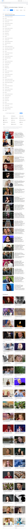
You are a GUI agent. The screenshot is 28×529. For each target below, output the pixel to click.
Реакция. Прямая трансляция (9, 13)
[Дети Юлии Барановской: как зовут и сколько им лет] (8, 418)
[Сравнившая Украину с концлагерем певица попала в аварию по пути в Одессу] (8, 313)
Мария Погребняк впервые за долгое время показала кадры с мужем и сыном (19, 206)
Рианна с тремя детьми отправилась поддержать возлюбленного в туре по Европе (18, 134)
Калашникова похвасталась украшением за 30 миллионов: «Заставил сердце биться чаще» (19, 158)
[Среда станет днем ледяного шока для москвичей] (19, 371)
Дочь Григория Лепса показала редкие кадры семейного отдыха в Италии (19, 214)
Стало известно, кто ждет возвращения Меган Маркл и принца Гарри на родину (19, 278)
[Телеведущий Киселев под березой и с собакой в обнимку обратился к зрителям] (19, 336)
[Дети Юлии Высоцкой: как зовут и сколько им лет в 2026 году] (8, 465)
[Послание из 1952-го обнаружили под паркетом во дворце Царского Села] (19, 313)
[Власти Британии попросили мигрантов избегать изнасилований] (8, 406)
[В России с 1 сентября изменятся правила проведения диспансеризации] (8, 348)
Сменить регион (7, 8)
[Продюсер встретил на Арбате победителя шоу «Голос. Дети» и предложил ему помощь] (8, 430)
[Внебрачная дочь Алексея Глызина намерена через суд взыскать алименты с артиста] (19, 430)
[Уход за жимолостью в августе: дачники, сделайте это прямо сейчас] (19, 406)
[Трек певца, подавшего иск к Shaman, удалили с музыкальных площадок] (19, 383)
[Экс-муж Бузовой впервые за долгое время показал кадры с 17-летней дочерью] (8, 511)
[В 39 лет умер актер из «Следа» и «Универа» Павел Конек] (19, 488)
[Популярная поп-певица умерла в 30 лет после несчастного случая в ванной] (19, 325)
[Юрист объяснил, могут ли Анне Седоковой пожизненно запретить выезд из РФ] (19, 511)
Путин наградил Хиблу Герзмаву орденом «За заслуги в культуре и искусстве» (18, 238)
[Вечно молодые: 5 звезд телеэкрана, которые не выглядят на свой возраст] (19, 348)
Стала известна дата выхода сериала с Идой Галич (19, 190)
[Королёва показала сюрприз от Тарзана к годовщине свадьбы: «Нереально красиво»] (19, 453)
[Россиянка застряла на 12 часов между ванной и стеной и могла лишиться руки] (19, 523)
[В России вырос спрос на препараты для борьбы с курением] (19, 395)
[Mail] (2, 1)
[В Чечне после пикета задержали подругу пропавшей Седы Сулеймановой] (19, 360)
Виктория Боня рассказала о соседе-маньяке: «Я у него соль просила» (19, 174)
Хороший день (7, 33)
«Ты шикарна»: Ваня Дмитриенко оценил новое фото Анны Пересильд (19, 262)
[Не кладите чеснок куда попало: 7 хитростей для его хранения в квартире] (8, 488)
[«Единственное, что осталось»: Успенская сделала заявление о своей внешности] (8, 325)
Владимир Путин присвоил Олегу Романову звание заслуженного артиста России (19, 142)
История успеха (7, 21)
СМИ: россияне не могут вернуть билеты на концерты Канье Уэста (19, 254)
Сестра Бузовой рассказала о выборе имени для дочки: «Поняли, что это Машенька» (19, 230)
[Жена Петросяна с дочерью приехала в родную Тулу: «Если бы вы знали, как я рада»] (8, 383)
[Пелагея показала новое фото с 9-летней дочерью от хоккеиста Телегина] (19, 418)
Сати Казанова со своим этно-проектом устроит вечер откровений (18, 286)
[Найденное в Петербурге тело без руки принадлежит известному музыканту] (19, 301)
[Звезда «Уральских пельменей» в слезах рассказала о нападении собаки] (19, 441)
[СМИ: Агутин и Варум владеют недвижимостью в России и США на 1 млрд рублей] (8, 523)
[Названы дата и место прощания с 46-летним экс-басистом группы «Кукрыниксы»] (19, 465)
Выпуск (6, 18)
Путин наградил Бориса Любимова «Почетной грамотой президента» (18, 166)
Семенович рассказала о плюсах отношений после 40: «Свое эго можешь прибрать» (19, 150)
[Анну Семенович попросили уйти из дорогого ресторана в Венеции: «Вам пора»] (8, 301)
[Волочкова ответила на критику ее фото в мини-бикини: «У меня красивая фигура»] (8, 476)
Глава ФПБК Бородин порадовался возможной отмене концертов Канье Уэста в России (18, 270)
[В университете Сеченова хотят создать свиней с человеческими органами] (19, 476)
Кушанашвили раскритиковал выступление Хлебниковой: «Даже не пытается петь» (19, 198)
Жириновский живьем (8, 90)
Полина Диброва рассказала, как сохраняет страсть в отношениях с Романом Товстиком (19, 246)
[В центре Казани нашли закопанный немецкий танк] (8, 360)
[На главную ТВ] (3, 1)
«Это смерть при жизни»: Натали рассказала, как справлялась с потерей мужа (19, 222)
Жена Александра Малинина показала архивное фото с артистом (19, 182)
